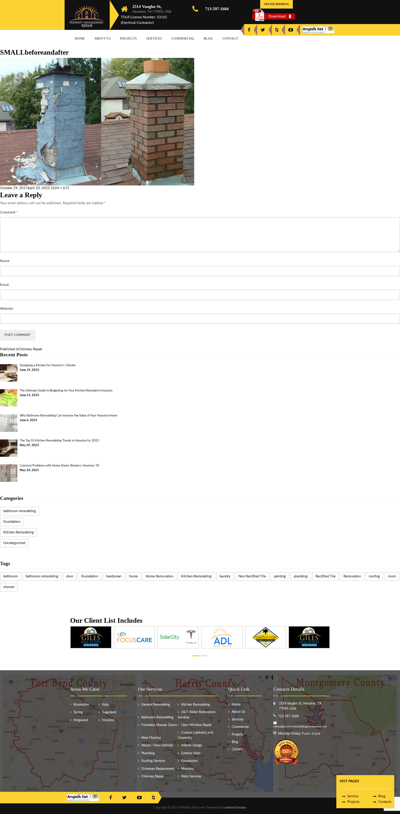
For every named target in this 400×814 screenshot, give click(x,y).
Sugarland (109, 712)
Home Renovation (159, 576)
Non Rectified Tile (252, 576)
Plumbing (148, 753)
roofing (374, 576)
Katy (105, 704)
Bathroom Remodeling (157, 717)
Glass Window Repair (196, 725)
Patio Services (191, 776)
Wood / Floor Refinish (157, 745)
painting (280, 576)
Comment (9, 212)
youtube (290, 30)
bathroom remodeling (19, 511)
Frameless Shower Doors (159, 725)
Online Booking (276, 4)
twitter (263, 30)
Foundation (11, 521)
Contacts (385, 802)
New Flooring (151, 737)
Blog (208, 38)
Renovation (352, 576)
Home (80, 38)
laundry (225, 576)
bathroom (10, 576)
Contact (230, 38)
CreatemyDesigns (234, 807)
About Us (102, 38)
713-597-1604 (217, 8)
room (392, 576)
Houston (108, 720)
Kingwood (81, 720)
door (69, 576)
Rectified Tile (326, 576)
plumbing (301, 576)
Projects (128, 38)
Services (154, 38)
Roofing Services (153, 761)
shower (9, 587)
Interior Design (191, 745)
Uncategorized (14, 543)
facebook (249, 30)
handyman (113, 576)
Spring (78, 712)
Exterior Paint (190, 753)
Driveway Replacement (157, 768)
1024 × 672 (60, 188)
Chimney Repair (152, 776)
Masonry (187, 768)
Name (4, 261)
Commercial (182, 38)
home (133, 576)
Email (4, 285)
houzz (276, 30)
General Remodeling (155, 704)
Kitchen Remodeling (18, 532)
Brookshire (81, 704)
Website (6, 308)
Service (352, 796)
